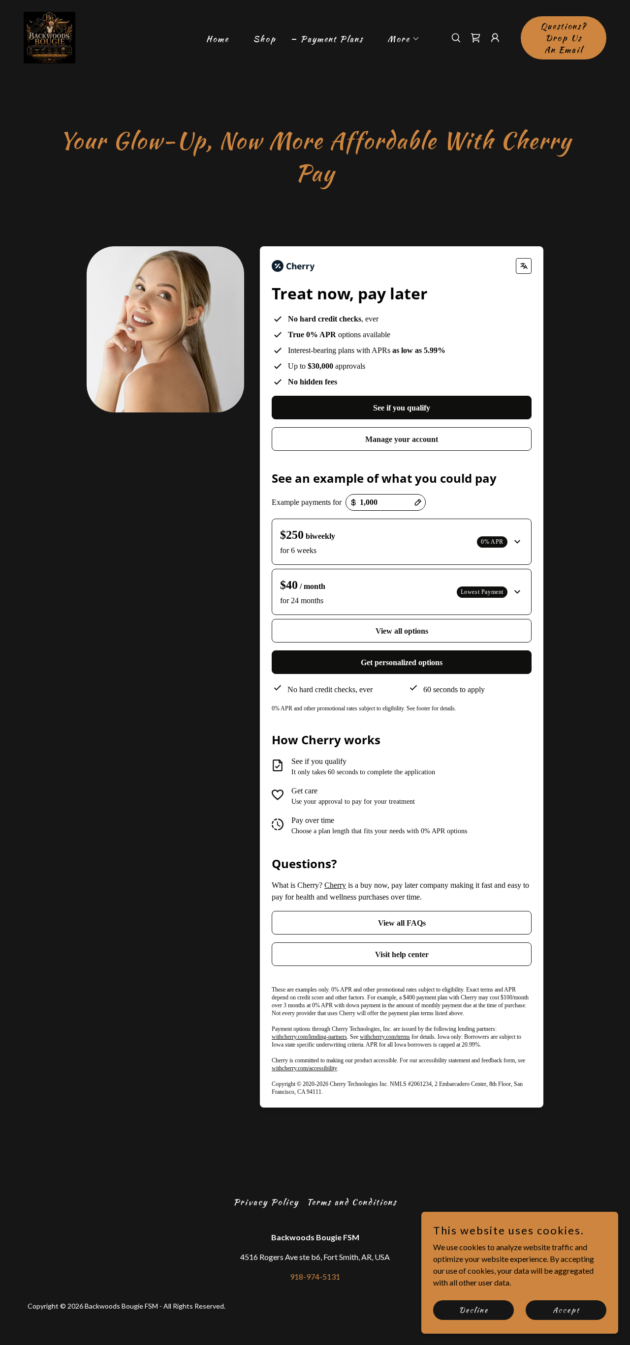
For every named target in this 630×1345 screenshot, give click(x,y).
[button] (399, 39)
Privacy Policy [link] (266, 1202)
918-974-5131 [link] (315, 1276)
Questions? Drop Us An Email (563, 38)
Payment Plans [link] (331, 39)
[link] (49, 36)
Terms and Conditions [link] (352, 1202)
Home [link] (217, 39)
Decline (473, 1309)
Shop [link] (264, 39)
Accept (566, 1309)
